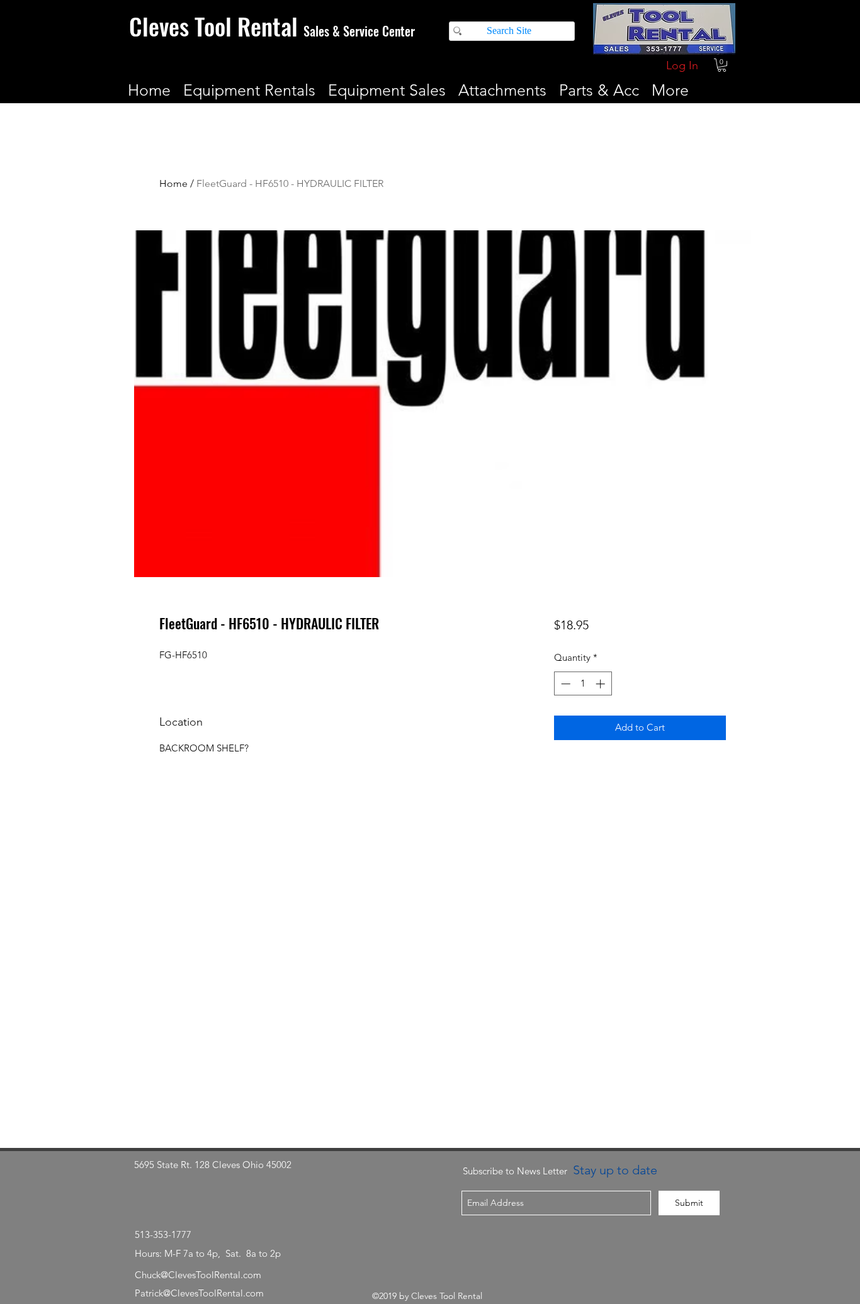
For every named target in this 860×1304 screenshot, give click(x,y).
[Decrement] (564, 683)
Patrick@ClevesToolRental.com (199, 1293)
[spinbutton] (582, 683)
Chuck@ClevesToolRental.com (198, 1275)
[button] (722, 65)
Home (173, 183)
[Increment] (601, 683)
